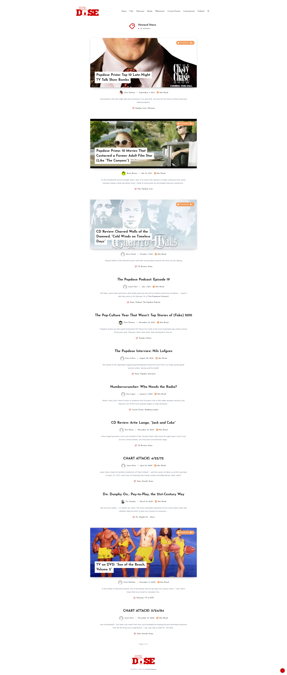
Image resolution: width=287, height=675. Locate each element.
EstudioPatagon (151, 669)
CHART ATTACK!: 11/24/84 (143, 611)
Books (149, 11)
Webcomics (160, 11)
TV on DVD (149, 598)
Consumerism (189, 11)
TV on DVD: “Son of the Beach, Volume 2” (120, 567)
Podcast (201, 11)
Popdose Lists (141, 108)
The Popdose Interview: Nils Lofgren (143, 351)
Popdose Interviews (147, 374)
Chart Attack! (142, 481)
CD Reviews (142, 266)
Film (131, 11)
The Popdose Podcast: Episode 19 (143, 279)
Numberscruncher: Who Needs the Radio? (143, 387)
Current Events (174, 11)
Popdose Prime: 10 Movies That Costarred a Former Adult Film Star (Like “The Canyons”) (124, 155)
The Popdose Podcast (151, 302)
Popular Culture (145, 338)
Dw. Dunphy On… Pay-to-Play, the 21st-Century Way (143, 494)
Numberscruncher (151, 410)
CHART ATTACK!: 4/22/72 (143, 458)
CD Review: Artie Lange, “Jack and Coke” (143, 423)
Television (140, 11)
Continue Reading (186, 81)
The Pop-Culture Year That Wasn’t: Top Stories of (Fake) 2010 (143, 315)
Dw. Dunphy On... (142, 517)
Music (124, 11)
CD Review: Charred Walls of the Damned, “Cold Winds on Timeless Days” (123, 236)
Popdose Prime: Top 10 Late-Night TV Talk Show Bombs (123, 77)
